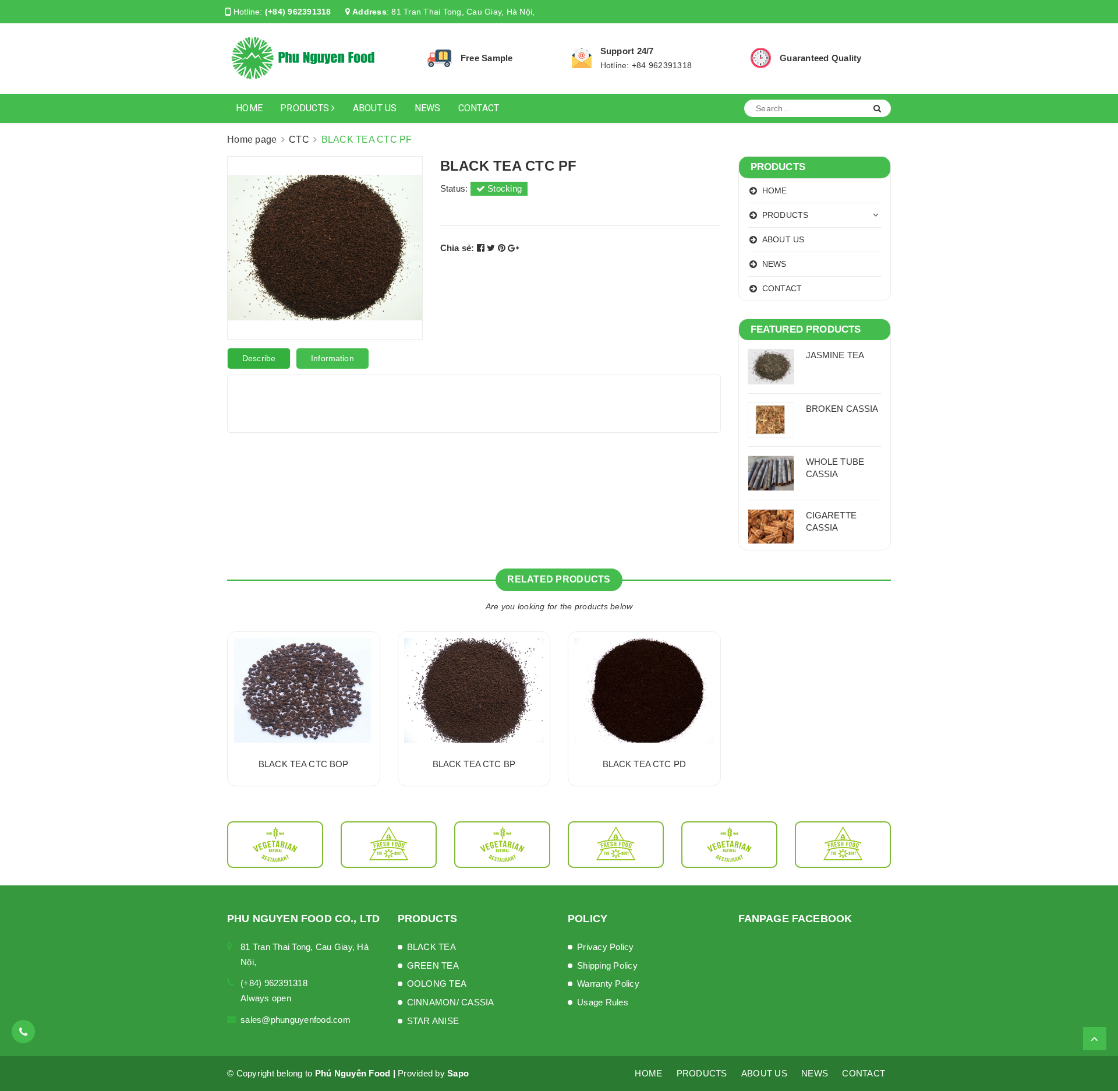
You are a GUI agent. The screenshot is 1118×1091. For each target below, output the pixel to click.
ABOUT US (375, 108)
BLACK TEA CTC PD (644, 764)
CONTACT (479, 108)
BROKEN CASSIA (842, 409)
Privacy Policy (605, 947)
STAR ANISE (433, 1021)
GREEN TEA (433, 965)
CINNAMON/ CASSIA (450, 1002)
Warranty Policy (608, 983)
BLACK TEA (431, 947)
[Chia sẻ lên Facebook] (482, 248)
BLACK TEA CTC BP (474, 764)
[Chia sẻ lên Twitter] (492, 248)
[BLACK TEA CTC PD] (644, 690)
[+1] (513, 248)
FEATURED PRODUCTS (806, 329)
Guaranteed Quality (821, 58)
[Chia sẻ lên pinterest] (503, 248)
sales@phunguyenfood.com (295, 1020)
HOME (249, 108)
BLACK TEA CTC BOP (304, 764)
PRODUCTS (305, 108)
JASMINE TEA (835, 355)
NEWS (428, 108)
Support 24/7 (627, 51)
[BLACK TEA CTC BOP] (304, 690)
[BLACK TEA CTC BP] (474, 690)
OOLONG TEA (437, 983)
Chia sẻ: (457, 248)
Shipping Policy (607, 965)
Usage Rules (602, 1002)
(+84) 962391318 (298, 11)
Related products (558, 579)
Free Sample (487, 58)
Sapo (458, 1073)
